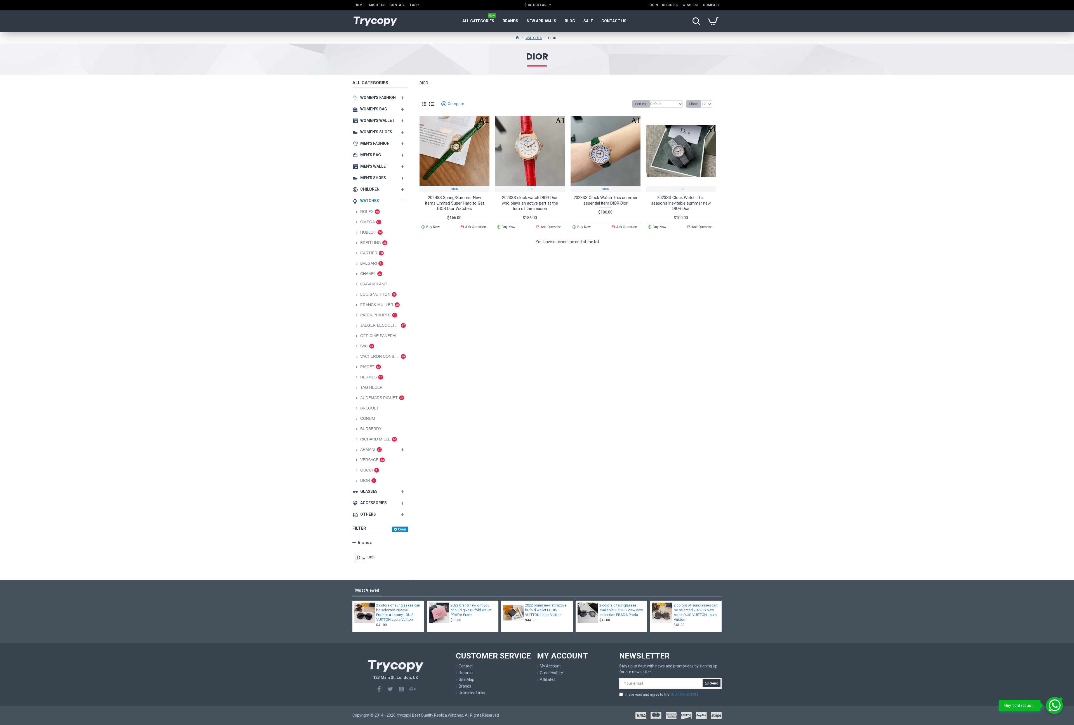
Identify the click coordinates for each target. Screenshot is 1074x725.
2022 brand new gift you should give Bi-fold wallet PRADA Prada (471, 610)
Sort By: (641, 104)
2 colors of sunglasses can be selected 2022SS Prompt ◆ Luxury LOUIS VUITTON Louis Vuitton (398, 612)
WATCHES (534, 38)
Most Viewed (367, 590)
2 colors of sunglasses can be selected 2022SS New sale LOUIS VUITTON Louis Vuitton (696, 612)
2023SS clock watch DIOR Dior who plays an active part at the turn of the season (530, 203)
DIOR (454, 189)
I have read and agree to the (662, 694)
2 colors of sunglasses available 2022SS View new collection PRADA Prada (621, 610)
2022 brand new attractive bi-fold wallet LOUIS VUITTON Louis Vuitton (545, 610)
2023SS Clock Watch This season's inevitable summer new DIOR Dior (681, 203)
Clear (402, 529)
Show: (693, 104)
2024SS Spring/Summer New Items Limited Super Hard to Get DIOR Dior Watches (454, 203)
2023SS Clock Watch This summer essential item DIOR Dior (605, 200)
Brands (365, 542)
